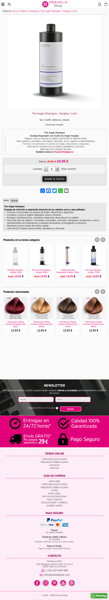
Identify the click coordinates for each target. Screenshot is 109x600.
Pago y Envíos (54, 500)
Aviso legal (54, 494)
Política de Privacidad (46, 408)
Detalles (6, 200)
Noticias (54, 468)
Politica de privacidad (54, 497)
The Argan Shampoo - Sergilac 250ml (93, 271)
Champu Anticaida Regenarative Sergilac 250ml (68, 271)
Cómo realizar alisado (54, 459)
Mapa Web (54, 481)
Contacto (54, 465)
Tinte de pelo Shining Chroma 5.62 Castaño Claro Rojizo (16, 324)
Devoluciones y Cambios (54, 503)
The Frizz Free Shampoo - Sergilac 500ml (42, 271)
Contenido (14, 200)
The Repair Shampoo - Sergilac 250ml (15, 271)
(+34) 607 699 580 (57, 570)
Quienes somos (54, 506)
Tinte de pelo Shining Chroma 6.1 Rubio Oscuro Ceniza (67, 324)
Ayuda (54, 490)
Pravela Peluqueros (63, 152)
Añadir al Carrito (54, 179)
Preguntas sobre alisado (54, 462)
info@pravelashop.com (57, 575)
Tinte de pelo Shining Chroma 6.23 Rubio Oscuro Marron (93, 324)
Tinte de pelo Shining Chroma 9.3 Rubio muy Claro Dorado (42, 324)
